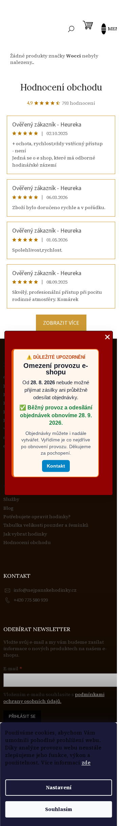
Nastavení (59, 787)
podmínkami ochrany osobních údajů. (53, 698)
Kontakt (56, 466)
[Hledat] (71, 29)
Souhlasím (58, 809)
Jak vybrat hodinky (25, 534)
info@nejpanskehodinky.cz (45, 590)
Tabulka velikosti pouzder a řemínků (45, 525)
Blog (8, 508)
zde (86, 762)
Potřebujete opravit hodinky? (36, 516)
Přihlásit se (22, 716)
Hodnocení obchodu (61, 87)
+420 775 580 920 (31, 599)
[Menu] (107, 29)
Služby (11, 499)
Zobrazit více (61, 323)
